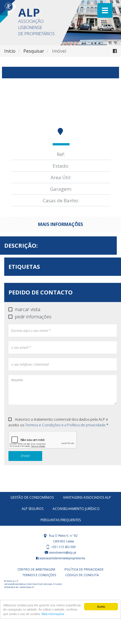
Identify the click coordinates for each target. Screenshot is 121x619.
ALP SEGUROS (32, 508)
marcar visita (27, 309)
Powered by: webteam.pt (19, 587)
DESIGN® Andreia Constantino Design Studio (33, 583)
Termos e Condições (39, 574)
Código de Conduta (82, 574)
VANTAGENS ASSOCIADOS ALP (87, 497)
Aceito (101, 606)
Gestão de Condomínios (32, 497)
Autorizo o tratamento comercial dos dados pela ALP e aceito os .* (58, 422)
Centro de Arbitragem (36, 569)
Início (9, 51)
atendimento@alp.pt (62, 552)
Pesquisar (33, 51)
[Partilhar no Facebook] (115, 51)
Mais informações (53, 614)
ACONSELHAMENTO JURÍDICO (76, 508)
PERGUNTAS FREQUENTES (61, 520)
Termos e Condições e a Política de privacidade (65, 424)
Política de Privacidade (84, 569)
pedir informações (33, 317)
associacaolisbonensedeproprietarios (62, 558)
